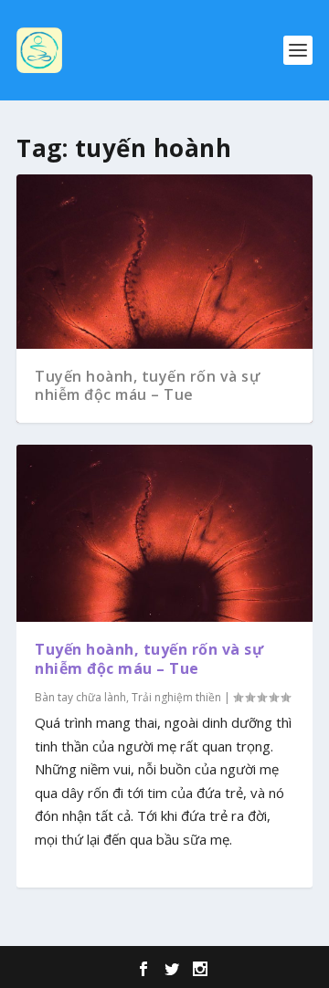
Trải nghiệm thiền (176, 697)
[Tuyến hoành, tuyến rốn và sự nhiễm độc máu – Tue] (164, 533)
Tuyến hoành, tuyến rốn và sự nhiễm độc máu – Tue (147, 385)
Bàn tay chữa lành (80, 697)
